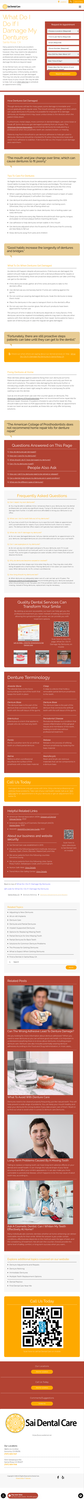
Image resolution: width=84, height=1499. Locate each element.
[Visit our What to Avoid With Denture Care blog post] (40, 1095)
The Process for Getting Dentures (23, 948)
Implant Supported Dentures (22, 928)
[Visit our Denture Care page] (42, 663)
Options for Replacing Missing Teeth (25, 932)
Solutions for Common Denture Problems (27, 944)
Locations (63, 2)
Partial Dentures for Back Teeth (22, 940)
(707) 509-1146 (22, 82)
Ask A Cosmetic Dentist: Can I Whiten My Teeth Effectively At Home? (36, 1228)
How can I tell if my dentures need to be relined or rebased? (34, 474)
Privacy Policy (20, 1478)
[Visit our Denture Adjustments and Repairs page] (20, 663)
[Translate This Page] (80, 1495)
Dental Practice (16, 1282)
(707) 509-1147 (10, 1454)
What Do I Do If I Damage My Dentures (33, 884)
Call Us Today (79, 2)
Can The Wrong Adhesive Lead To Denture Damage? (40, 1031)
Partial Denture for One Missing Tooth (25, 936)
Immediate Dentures (18, 1273)
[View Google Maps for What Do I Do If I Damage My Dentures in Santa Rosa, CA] (28, 640)
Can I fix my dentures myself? (22, 464)
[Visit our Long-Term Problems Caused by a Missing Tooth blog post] (40, 1158)
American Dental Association (19, 127)
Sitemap (28, 1478)
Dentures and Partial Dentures (22, 924)
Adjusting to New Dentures (21, 912)
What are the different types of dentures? (26, 482)
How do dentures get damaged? (23, 452)
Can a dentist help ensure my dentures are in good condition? (35, 478)
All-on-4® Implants (17, 916)
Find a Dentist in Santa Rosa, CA (23, 957)
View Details (30, 867)
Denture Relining (16, 1269)
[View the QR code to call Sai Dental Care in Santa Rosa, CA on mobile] (42, 1348)
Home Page (14, 825)
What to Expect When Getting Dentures (26, 951)
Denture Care (15, 920)
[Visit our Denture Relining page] (64, 663)
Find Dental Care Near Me (20, 1286)
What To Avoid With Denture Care (28, 1097)
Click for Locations (42, 1372)
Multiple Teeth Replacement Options (25, 1276)
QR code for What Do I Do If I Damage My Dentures (26, 889)
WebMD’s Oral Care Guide (28, 829)
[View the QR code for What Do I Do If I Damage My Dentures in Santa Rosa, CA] (61, 636)
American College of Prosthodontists (23, 398)
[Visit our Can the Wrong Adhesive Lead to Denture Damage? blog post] (40, 1029)
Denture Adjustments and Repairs (24, 1265)
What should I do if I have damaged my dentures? (30, 460)
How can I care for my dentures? (23, 456)
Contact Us (42, 1404)
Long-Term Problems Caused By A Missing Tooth (38, 1160)
